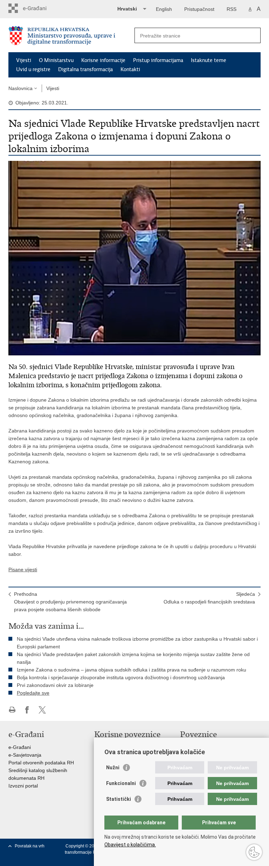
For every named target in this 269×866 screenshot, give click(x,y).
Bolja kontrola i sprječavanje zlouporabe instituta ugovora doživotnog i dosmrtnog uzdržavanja (121, 677)
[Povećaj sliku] (134, 257)
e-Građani (19, 747)
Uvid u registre (33, 69)
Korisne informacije (103, 60)
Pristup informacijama (158, 60)
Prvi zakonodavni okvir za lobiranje (55, 685)
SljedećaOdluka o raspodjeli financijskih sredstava (209, 598)
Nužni (112, 767)
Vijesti (23, 60)
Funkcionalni (121, 783)
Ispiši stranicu (12, 710)
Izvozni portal (23, 786)
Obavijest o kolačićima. (130, 844)
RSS (231, 9)
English (164, 9)
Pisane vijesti (22, 569)
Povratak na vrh (29, 846)
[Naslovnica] (71, 35)
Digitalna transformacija (85, 69)
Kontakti (130, 69)
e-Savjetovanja (24, 755)
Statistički (118, 799)
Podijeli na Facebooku (27, 710)
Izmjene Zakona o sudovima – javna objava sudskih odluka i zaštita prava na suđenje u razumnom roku (131, 670)
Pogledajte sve (33, 693)
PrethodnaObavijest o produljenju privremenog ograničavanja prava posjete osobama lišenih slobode (70, 601)
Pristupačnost (199, 9)
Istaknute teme (208, 60)
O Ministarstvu (56, 60)
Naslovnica (20, 88)
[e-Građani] (38, 8)
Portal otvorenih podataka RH (41, 762)
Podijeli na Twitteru (42, 710)
